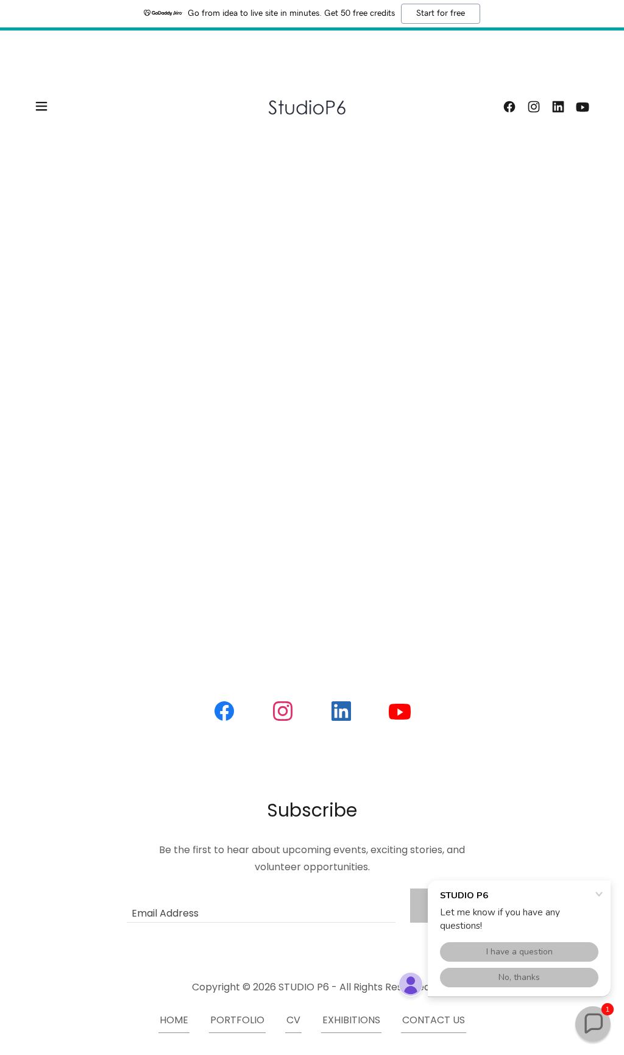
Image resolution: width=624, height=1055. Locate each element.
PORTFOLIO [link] (237, 1020)
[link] (312, 105)
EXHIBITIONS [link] (351, 1020)
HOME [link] (174, 1020)
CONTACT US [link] (433, 1020)
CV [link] (293, 1020)
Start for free (440, 13)
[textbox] (261, 906)
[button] (41, 106)
